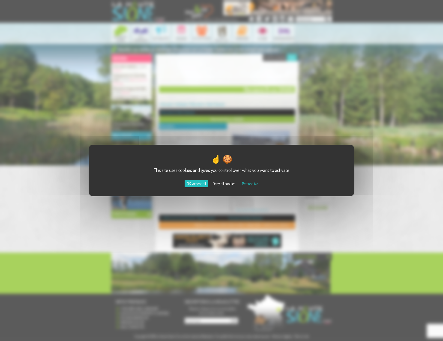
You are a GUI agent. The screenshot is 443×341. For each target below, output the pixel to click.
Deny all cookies (224, 183)
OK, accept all (196, 183)
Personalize (250, 183)
